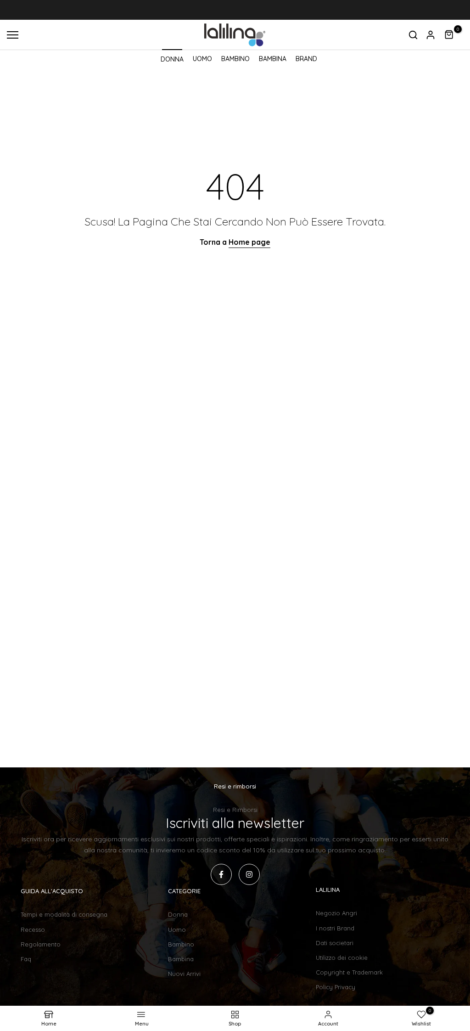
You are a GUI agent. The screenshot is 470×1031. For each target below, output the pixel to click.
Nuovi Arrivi (184, 973)
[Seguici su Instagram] (249, 874)
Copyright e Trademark (349, 972)
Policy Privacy (335, 987)
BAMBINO (235, 59)
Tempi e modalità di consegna (64, 914)
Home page (249, 242)
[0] (449, 35)
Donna (178, 914)
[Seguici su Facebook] (221, 874)
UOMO (202, 59)
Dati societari (334, 942)
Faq (26, 959)
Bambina (181, 959)
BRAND (306, 59)
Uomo (177, 929)
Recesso (33, 929)
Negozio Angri (336, 913)
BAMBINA (272, 59)
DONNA (172, 59)
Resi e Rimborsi (235, 809)
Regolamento (41, 944)
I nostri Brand (335, 928)
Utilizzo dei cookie (342, 957)
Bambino (181, 944)
